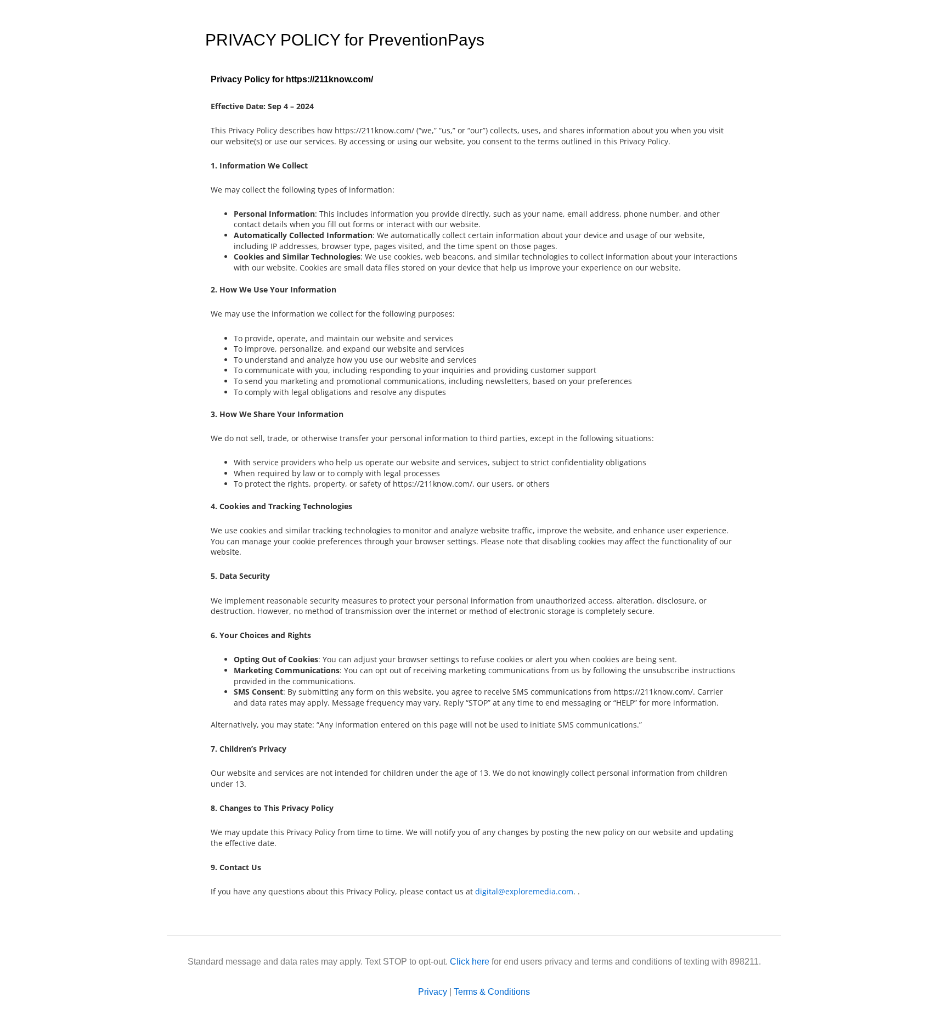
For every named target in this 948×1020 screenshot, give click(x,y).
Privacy (432, 991)
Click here (469, 961)
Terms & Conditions (492, 991)
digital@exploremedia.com (524, 891)
